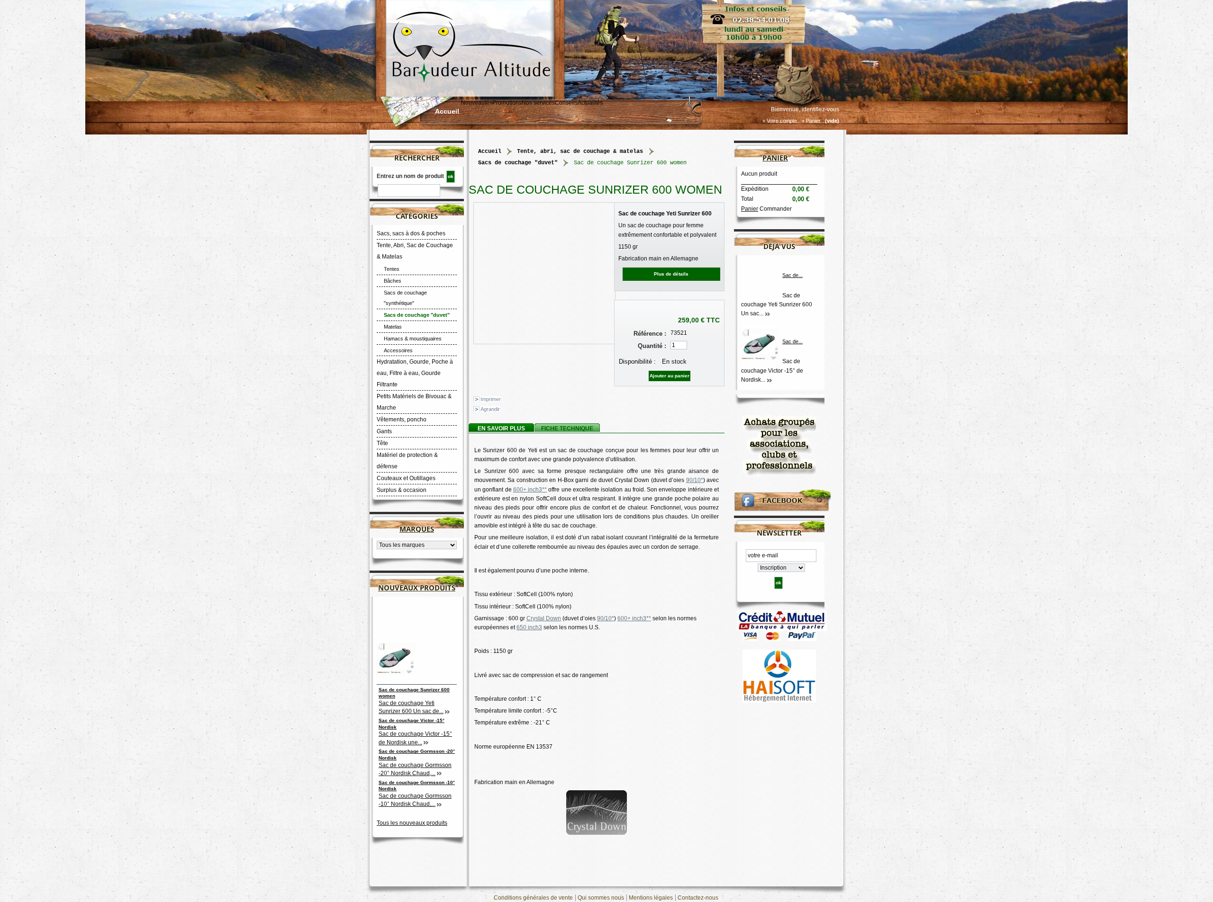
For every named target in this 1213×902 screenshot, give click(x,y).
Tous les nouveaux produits (412, 823)
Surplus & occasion (401, 490)
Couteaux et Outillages (406, 478)
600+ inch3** (530, 489)
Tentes (391, 269)
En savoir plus (501, 428)
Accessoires (398, 350)
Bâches (392, 281)
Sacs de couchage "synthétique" (405, 298)
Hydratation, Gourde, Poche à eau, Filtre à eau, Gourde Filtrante (415, 373)
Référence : (650, 333)
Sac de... (792, 275)
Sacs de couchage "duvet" (417, 315)
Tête (382, 443)
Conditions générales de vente (533, 897)
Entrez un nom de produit (410, 176)
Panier (775, 157)
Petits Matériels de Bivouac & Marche (414, 402)
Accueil (447, 111)
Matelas (393, 327)
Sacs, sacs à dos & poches (411, 233)
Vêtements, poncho (401, 419)
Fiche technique (567, 428)
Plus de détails (671, 274)
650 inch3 (529, 627)
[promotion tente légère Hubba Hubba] (779, 444)
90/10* (694, 480)
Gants (384, 431)
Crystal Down (543, 618)
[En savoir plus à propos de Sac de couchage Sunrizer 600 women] (768, 313)
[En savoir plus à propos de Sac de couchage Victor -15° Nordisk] (770, 380)
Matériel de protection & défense (407, 461)
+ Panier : (813, 121)
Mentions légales (651, 897)
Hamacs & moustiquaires (413, 338)
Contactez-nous (698, 897)
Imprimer (490, 399)
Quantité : (652, 345)
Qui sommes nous (601, 897)
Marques (416, 529)
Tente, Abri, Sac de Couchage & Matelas (415, 251)
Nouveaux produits (416, 587)
